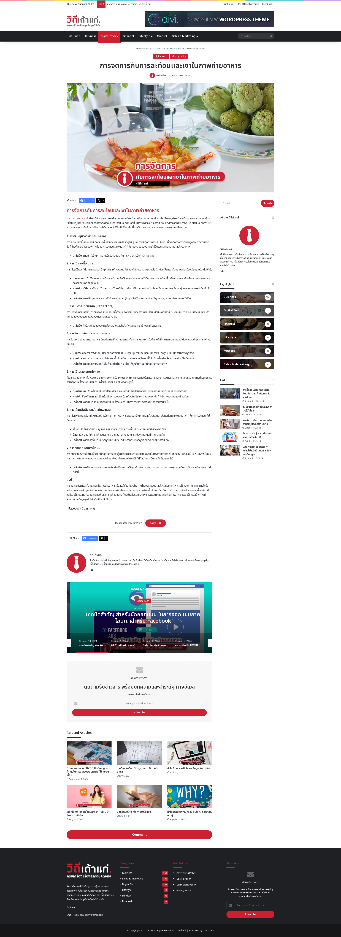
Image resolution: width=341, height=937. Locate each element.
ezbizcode (208, 930)
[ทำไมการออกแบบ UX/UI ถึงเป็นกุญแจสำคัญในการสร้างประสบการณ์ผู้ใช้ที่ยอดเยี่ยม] (89, 753)
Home (76, 36)
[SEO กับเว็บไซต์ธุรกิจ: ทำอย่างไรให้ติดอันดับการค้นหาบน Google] (230, 450)
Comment (139, 834)
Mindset (162, 36)
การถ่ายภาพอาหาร (76, 218)
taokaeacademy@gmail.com (88, 915)
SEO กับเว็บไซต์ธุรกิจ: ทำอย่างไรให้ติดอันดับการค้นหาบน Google (257, 450)
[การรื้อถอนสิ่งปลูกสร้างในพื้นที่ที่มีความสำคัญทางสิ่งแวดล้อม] (230, 393)
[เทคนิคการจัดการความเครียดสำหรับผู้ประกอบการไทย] (230, 424)
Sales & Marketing (183, 36)
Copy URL (155, 523)
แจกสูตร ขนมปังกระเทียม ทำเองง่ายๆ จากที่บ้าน (129, 4)
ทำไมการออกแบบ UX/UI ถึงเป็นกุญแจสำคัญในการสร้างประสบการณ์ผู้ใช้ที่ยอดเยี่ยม (88, 772)
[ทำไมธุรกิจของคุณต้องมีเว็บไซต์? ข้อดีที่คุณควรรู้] (189, 796)
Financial (128, 36)
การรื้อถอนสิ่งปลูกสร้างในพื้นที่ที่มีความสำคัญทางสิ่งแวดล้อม (256, 393)
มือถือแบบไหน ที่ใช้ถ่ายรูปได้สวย (134, 812)
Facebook (267, 4)
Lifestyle (144, 36)
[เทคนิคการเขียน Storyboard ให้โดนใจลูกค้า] (139, 753)
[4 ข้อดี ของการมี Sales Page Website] (189, 753)
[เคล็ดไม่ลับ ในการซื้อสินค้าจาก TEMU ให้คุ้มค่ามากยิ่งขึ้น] (89, 796)
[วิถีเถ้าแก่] (84, 21)
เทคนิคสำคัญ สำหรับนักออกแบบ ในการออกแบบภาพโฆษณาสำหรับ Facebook (139, 617)
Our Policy (228, 4)
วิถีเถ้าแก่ (160, 75)
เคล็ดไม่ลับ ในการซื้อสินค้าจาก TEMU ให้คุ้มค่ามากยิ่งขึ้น (88, 813)
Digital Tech (108, 36)
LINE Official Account (248, 4)
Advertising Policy (186, 873)
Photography (179, 56)
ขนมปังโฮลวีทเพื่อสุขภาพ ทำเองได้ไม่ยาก (257, 409)
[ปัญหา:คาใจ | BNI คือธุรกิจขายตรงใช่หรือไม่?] (230, 437)
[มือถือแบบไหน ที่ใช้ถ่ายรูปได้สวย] (139, 796)
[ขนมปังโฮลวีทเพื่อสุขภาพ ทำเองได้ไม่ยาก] (230, 410)
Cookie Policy (184, 879)
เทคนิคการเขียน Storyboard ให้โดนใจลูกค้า (137, 770)
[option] (139, 617)
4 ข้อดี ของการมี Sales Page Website (188, 768)
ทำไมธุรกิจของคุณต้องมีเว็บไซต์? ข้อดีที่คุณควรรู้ (189, 813)
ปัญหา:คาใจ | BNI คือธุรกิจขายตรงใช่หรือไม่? (257, 435)
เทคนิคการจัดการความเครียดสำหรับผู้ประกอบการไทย (257, 422)
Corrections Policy (186, 885)
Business (90, 36)
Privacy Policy (184, 890)
